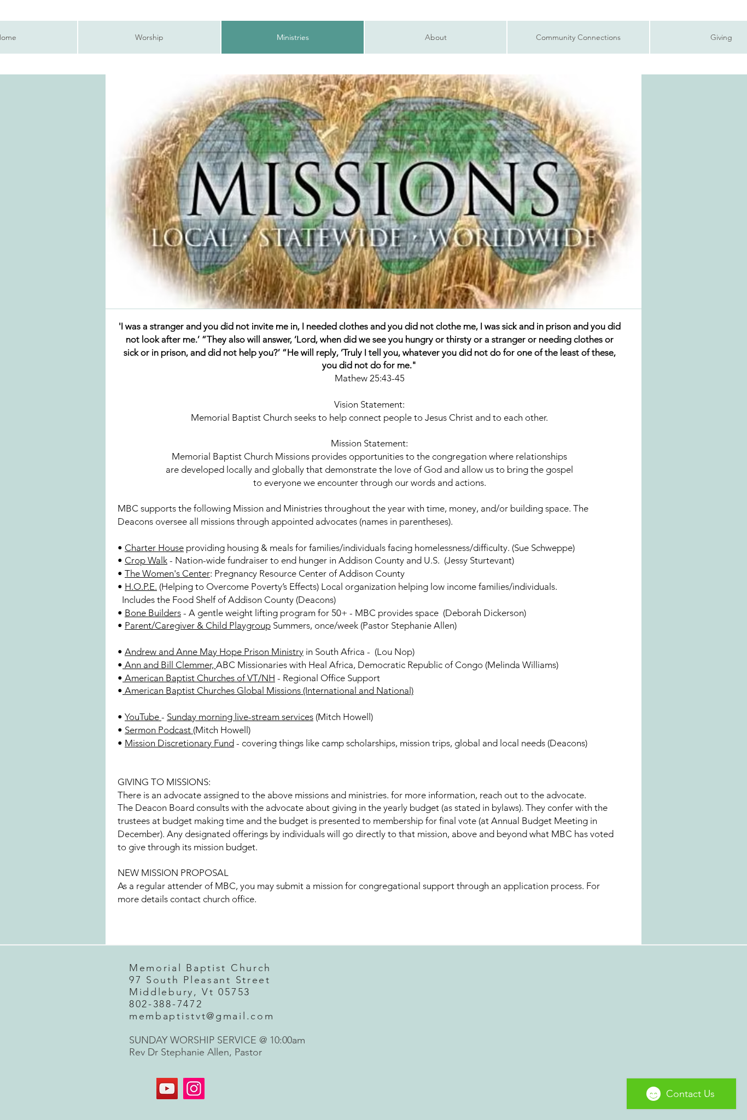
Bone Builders (153, 612)
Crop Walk (146, 560)
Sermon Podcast (159, 729)
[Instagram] (194, 1088)
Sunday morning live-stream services (240, 716)
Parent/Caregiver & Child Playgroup (198, 625)
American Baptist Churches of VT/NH (198, 677)
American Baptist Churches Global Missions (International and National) (267, 690)
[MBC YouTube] (167, 1088)
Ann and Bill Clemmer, (169, 664)
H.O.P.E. (141, 586)
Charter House (154, 547)
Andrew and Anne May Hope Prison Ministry (214, 651)
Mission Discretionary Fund (179, 743)
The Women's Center (167, 573)
